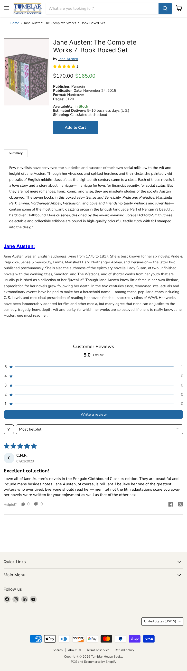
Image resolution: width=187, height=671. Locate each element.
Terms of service (97, 650)
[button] (64, 66)
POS (74, 662)
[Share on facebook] (171, 505)
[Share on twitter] (180, 505)
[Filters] (9, 429)
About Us (74, 650)
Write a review (94, 414)
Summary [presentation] (16, 153)
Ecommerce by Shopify (100, 662)
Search (58, 650)
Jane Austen (68, 58)
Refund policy (124, 650)
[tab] (16, 153)
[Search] (165, 8)
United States (160, 621)
